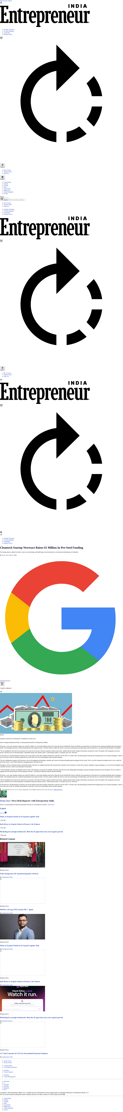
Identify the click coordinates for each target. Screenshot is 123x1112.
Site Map (6, 1070)
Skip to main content (6, 1)
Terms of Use (7, 1061)
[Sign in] (1, 532)
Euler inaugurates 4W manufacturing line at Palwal (19, 874)
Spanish (6, 184)
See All (2, 813)
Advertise (6, 1075)
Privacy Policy (8, 1062)
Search (2, 196)
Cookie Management (9, 1076)
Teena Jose (5, 555)
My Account (7, 170)
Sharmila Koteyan (7, 1021)
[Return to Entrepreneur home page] (45, 26)
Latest (3, 808)
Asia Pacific (7, 188)
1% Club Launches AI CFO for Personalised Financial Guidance (24, 1053)
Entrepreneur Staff (7, 877)
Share (2, 682)
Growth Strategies (9, 31)
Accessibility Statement (10, 1067)
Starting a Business (9, 29)
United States (7, 182)
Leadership (7, 33)
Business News (8, 34)
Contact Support (8, 1072)
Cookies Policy (8, 1065)
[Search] (1, 38)
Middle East (7, 190)
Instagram (6, 1088)
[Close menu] (1, 535)
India (5, 187)
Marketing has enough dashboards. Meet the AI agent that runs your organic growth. (31, 832)
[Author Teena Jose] (3, 797)
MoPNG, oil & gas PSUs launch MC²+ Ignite (16, 910)
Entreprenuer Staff (7, 949)
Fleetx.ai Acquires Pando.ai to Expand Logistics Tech (19, 817)
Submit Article (8, 171)
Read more (51, 804)
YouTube (6, 1086)
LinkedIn (6, 1084)
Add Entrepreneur (5, 680)
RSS (5, 1089)
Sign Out (6, 173)
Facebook (6, 1081)
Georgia (6, 185)
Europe (6, 193)
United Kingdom (8, 192)
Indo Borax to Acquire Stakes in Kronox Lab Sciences (20, 824)
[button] (61, 380)
